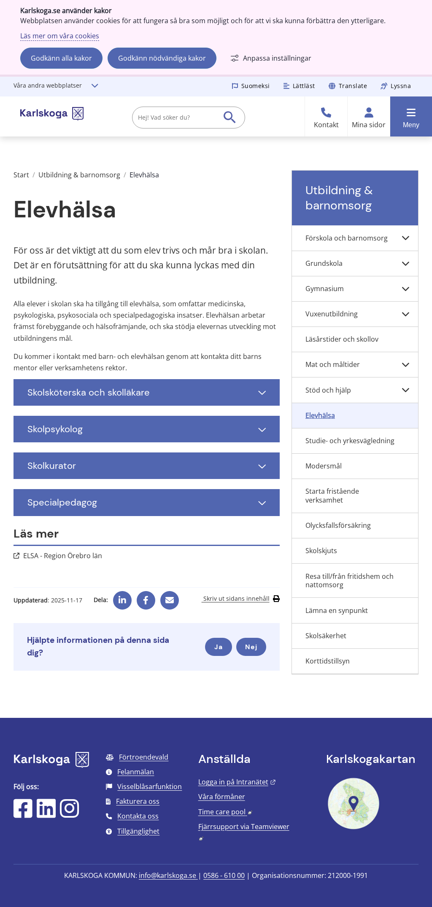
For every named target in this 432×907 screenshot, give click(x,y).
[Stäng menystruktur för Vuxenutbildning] (405, 314)
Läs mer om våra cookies (59, 35)
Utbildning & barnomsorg (79, 174)
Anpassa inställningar (277, 58)
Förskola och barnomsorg (346, 238)
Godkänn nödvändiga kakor (162, 58)
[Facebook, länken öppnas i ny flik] (145, 597)
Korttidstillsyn (327, 661)
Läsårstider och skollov (341, 339)
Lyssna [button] (401, 86)
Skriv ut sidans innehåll (236, 598)
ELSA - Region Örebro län (62, 555)
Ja (218, 646)
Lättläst (304, 86)
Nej (251, 646)
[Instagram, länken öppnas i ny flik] (69, 814)
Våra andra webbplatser (48, 85)
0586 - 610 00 (224, 875)
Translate (353, 86)
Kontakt (326, 124)
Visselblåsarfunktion (149, 786)
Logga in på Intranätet (237, 782)
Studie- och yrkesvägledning (349, 440)
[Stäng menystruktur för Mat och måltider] (405, 364)
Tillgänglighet (138, 831)
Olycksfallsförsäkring (338, 525)
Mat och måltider (332, 364)
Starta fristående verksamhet (332, 496)
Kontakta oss (138, 816)
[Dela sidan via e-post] (169, 597)
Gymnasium (324, 288)
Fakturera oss (137, 801)
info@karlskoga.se (168, 875)
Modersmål (323, 466)
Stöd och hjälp (328, 390)
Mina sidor (369, 124)
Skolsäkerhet (325, 635)
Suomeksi (255, 86)
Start (21, 174)
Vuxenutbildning (331, 313)
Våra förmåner (221, 796)
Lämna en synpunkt (336, 610)
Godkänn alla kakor (61, 58)
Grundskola (324, 263)
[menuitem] (355, 238)
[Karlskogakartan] (353, 828)
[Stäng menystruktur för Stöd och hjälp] (405, 390)
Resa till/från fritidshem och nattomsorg (349, 581)
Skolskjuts (321, 550)
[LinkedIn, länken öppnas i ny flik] (46, 814)
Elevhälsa (320, 415)
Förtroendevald (143, 757)
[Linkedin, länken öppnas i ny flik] (122, 597)
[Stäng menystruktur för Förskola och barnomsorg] (405, 238)
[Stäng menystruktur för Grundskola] (405, 263)
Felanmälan (135, 771)
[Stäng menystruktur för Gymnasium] (405, 289)
